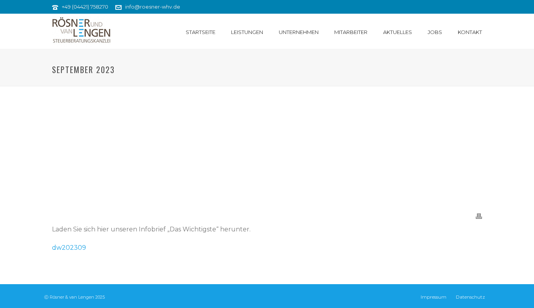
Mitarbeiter (350, 32)
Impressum (433, 297)
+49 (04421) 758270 (85, 7)
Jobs (435, 32)
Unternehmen (299, 32)
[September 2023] (267, 145)
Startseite (200, 32)
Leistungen (247, 32)
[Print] (479, 215)
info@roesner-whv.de (152, 7)
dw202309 (69, 247)
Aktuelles (397, 32)
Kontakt (470, 32)
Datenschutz (470, 297)
